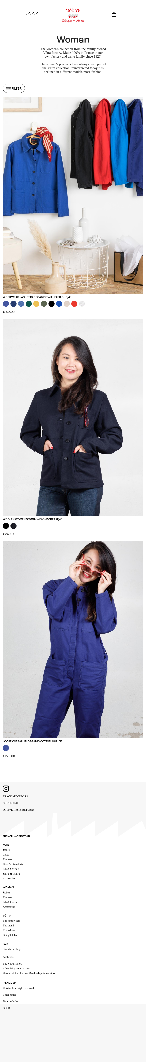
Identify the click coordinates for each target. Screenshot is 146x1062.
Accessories (9, 878)
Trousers (7, 859)
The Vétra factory (12, 963)
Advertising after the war (16, 968)
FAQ (5, 944)
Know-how (9, 930)
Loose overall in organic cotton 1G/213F (32, 741)
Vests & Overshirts (13, 864)
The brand (8, 925)
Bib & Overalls (11, 869)
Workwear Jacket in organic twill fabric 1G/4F (37, 297)
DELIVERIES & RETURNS (18, 809)
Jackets (6, 849)
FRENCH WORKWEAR (16, 836)
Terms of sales (10, 1001)
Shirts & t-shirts (11, 873)
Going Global (10, 935)
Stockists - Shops (12, 949)
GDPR (6, 1008)
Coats (6, 854)
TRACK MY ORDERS (15, 796)
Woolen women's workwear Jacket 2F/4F (32, 519)
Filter (16, 88)
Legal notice (9, 994)
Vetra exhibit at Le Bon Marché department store (29, 973)
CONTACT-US (11, 803)
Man (6, 845)
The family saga (11, 920)
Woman (8, 887)
